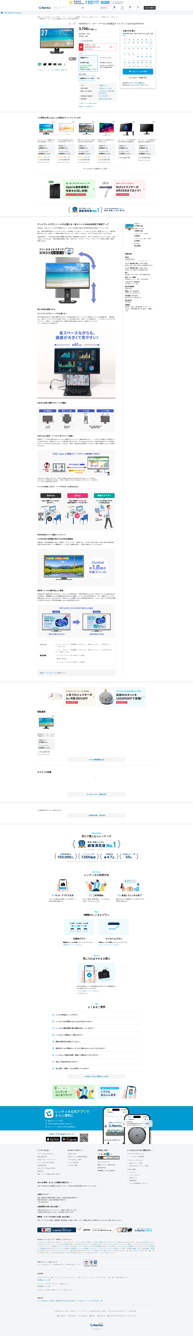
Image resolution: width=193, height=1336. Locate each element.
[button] (70, 24)
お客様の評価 (41, 1165)
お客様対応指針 (132, 1311)
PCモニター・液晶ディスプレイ (89, 644)
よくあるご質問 (72, 1165)
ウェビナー (132, 1172)
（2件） (49, 157)
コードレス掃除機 (149, 1246)
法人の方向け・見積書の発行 (138, 77)
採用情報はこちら (42, 1280)
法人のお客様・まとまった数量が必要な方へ (53, 1182)
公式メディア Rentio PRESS (46, 1168)
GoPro (96, 1242)
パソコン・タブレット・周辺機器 (65, 644)
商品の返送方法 (42, 1156)
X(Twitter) (73, 1316)
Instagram (83, 1316)
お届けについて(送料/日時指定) (77, 1156)
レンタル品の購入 (73, 1162)
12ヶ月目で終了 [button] (104, 96)
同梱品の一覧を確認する (86, 106)
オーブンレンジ (93, 1248)
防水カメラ (147, 1242)
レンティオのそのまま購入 (45, 1162)
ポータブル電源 (102, 1250)
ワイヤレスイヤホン (112, 1244)
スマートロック (122, 1244)
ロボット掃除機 (128, 1246)
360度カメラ (102, 1242)
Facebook (62, 1316)
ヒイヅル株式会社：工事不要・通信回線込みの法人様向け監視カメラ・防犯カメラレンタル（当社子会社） (68, 1301)
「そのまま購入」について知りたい (88, 991)
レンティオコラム (134, 1175)
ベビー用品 (70, 1250)
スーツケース (110, 1250)
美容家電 (74, 1248)
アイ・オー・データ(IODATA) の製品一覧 (55, 70)
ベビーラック (60, 1250)
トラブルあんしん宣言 (75, 1159)
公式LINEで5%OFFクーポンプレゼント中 (123, 1316)
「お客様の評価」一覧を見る (96, 815)
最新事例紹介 (133, 1180)
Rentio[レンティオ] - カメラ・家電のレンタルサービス (54, 1239)
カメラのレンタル (41, 1242)
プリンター (60, 1246)
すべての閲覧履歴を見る (96, 759)
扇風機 (134, 1248)
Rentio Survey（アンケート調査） (139, 1166)
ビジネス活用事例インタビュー (138, 1183)
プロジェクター (90, 1246)
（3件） (89, 157)
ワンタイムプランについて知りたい (109, 945)
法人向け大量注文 (150, 8)
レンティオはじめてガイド (45, 1154)
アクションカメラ (112, 1242)
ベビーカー (53, 1250)
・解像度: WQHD (60, 659)
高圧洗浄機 (145, 1248)
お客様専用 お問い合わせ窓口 (48, 1206)
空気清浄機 (98, 1246)
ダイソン (135, 1246)
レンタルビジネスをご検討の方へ (139, 1150)
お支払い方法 (72, 1154)
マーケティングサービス (135, 1160)
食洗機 (86, 1248)
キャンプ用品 (93, 1250)
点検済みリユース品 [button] (105, 88)
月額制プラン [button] (103, 85)
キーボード (66, 1246)
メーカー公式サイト (49, 673)
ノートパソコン (47, 1246)
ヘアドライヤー (60, 1248)
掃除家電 (43, 1248)
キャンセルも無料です (138, 83)
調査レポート (133, 1178)
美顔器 (66, 1248)
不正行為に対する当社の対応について (117, 1311)
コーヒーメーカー (102, 1248)
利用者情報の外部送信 (94, 1311)
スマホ (83, 1246)
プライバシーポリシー (81, 1311)
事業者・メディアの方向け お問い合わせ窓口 (53, 1217)
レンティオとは (43, 1150)
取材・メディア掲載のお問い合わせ (48, 1174)
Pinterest (102, 1316)
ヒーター (139, 1248)
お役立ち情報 (131, 1169)
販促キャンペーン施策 (135, 1163)
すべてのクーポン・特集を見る (96, 794)
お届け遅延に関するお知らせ (13, 13)
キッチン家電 (113, 1248)
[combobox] (69, 8)
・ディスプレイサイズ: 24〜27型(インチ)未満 (69, 655)
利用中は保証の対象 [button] (105, 99)
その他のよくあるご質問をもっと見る (96, 1076)
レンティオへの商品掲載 (136, 1156)
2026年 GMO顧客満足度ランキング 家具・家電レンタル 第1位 (96, 849)
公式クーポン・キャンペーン (46, 1159)
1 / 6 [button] (73, 59)
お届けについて (43, 1194)
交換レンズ (90, 1242)
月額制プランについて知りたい (73, 945)
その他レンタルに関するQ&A (87, 103)
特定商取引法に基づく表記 (61, 1311)
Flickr (93, 1316)
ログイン (105, 8)
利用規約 (72, 1311)
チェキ (84, 1244)
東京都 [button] (126, 33)
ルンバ (119, 1246)
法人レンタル (149, 1244)
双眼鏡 (66, 1244)
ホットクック (80, 1248)
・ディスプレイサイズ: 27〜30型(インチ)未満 (69, 662)
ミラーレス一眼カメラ (81, 1242)
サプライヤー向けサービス (135, 1154)
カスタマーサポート (75, 1150)
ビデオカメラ (131, 1242)
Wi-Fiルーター (77, 1246)
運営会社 (40, 1171)
